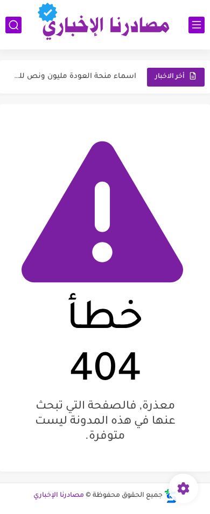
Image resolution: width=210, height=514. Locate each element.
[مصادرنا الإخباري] (105, 25)
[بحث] (13, 25)
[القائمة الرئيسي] (196, 25)
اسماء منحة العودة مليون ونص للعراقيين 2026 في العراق (74, 77)
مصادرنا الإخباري (58, 495)
